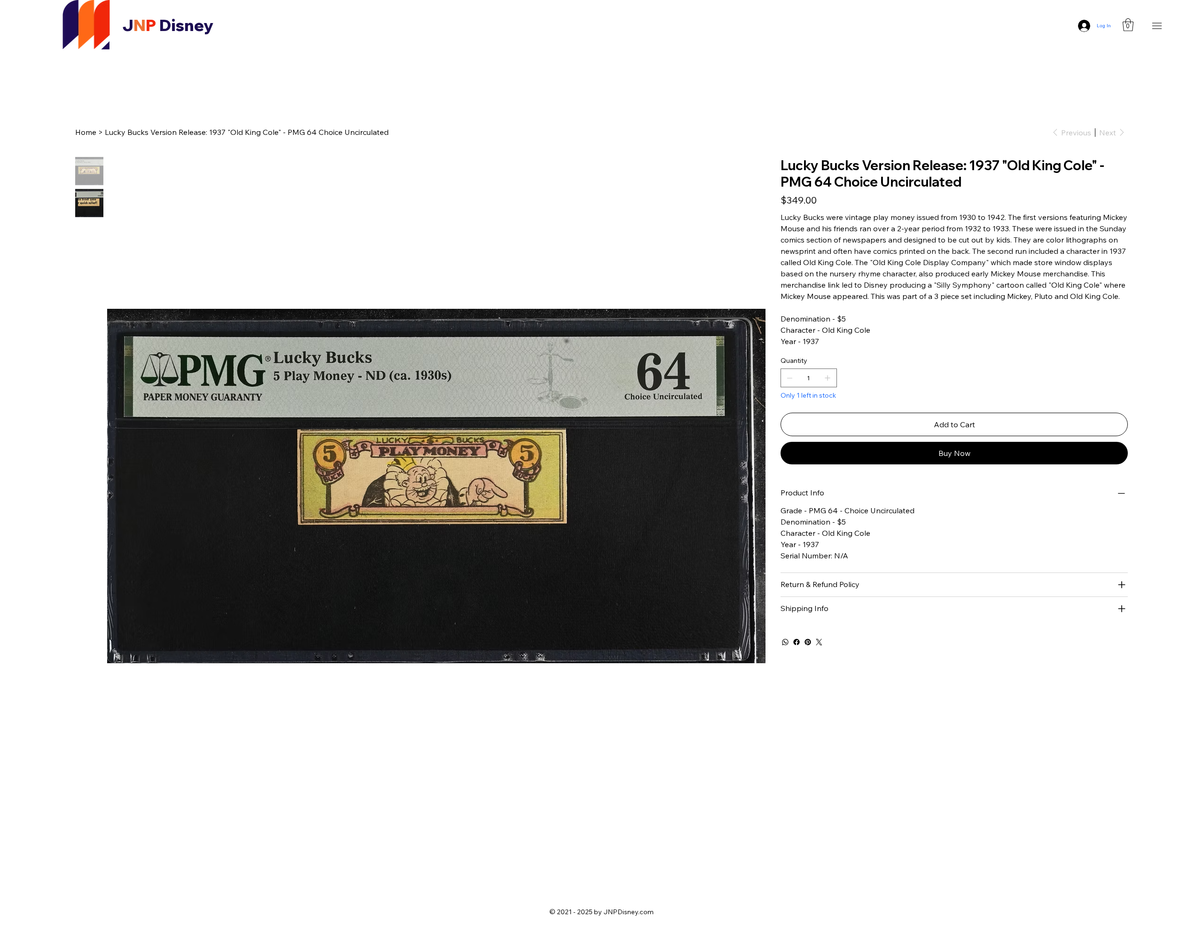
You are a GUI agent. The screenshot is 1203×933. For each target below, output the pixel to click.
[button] (1128, 24)
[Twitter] (819, 642)
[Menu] (1157, 25)
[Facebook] (796, 642)
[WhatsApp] (785, 642)
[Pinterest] (807, 642)
